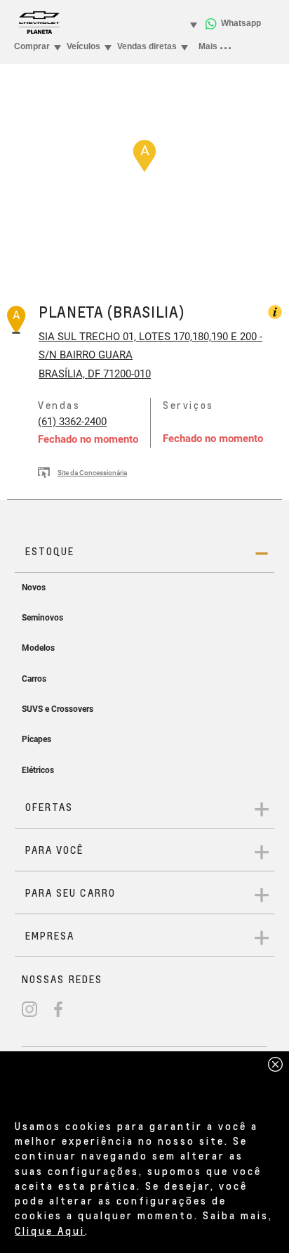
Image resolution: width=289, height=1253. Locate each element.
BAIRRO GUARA (95, 355)
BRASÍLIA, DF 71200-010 (95, 374)
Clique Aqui (50, 1230)
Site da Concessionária (92, 472)
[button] (144, 156)
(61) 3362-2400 (72, 421)
